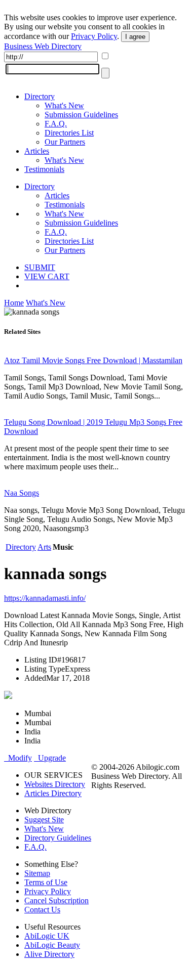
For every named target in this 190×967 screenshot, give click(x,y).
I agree (135, 36)
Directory (39, 96)
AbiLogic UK (46, 936)
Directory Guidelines (57, 837)
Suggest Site (44, 819)
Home (14, 302)
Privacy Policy (94, 36)
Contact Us (42, 909)
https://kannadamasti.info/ (45, 598)
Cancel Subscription (56, 900)
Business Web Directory (43, 46)
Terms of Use (45, 882)
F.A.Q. (56, 123)
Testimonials (44, 169)
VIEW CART (46, 276)
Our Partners (65, 142)
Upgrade (50, 758)
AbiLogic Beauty (52, 945)
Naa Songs (21, 493)
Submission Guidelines (81, 114)
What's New (64, 105)
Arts (44, 547)
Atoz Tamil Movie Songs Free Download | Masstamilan (93, 360)
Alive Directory (49, 954)
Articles (36, 151)
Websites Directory (54, 784)
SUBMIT (39, 267)
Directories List (69, 132)
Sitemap (37, 873)
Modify (18, 758)
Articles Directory (53, 793)
